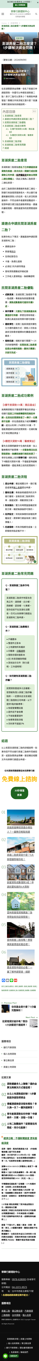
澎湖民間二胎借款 (24, 990)
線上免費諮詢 (20, 5)
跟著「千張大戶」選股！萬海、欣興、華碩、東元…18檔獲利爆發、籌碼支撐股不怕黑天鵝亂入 (19, 1228)
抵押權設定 (21, 175)
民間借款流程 (12, 1339)
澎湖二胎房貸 (28, 986)
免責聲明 (14, 1352)
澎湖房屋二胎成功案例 (15, 125)
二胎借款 (6, 1315)
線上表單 (18, 487)
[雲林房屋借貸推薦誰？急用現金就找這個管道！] (21, 901)
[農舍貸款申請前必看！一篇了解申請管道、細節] (21, 957)
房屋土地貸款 (10, 1067)
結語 (7, 148)
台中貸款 (16, 1315)
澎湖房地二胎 (13, 990)
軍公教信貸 (9, 1060)
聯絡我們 (24, 1352)
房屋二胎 (6, 1311)
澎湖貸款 (33, 990)
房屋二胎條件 (19, 986)
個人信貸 (26, 1315)
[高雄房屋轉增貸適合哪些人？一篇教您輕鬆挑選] (21, 817)
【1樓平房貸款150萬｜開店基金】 (21, 130)
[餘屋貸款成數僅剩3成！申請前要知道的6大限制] (21, 872)
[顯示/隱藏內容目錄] (33, 111)
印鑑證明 (21, 651)
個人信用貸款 (10, 1054)
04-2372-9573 (19, 1287)
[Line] (5, 1355)
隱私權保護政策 (26, 1348)
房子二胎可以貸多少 (8, 986)
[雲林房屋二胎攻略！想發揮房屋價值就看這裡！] (21, 930)
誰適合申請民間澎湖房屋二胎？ (19, 119)
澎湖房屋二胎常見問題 (15, 144)
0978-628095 (19, 1279)
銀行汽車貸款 (10, 1047)
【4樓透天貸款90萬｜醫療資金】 (21, 137)
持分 (13, 251)
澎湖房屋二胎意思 (13, 115)
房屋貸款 (19, 38)
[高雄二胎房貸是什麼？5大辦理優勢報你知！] (21, 845)
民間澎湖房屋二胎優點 (15, 122)
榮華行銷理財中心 (20, 11)
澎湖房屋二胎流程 (13, 141)
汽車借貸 (29, 1311)
